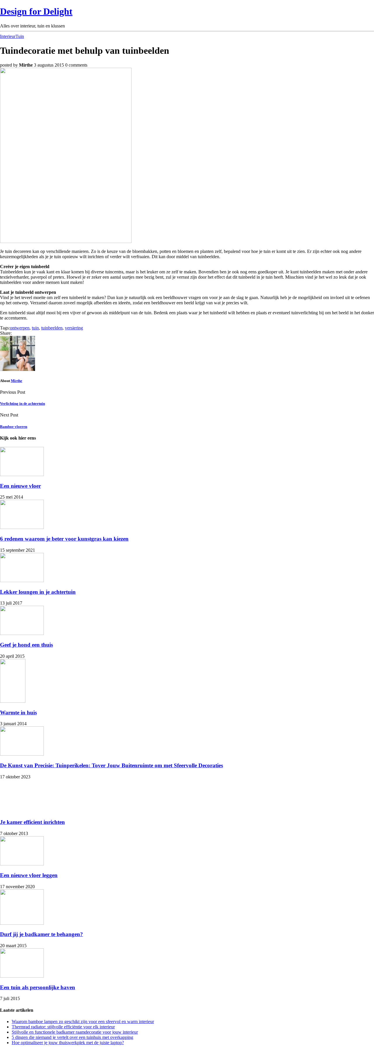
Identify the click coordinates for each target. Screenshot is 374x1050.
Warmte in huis (18, 712)
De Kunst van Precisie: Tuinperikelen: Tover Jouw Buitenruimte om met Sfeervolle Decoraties (111, 765)
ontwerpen (20, 327)
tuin (35, 327)
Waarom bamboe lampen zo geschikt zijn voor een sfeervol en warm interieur (83, 1021)
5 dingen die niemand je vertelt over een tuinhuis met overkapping (72, 1037)
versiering (74, 327)
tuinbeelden (52, 327)
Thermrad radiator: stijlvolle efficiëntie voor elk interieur (63, 1026)
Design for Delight (36, 11)
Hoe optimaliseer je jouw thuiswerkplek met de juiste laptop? (68, 1042)
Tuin (19, 36)
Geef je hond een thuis (26, 645)
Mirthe (16, 381)
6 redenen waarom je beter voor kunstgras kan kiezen (64, 539)
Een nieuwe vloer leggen (29, 875)
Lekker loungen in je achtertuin (38, 592)
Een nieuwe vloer (20, 486)
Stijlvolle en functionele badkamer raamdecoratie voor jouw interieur (75, 1032)
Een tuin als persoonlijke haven (37, 987)
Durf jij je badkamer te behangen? (41, 934)
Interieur (7, 36)
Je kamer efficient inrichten (32, 822)
